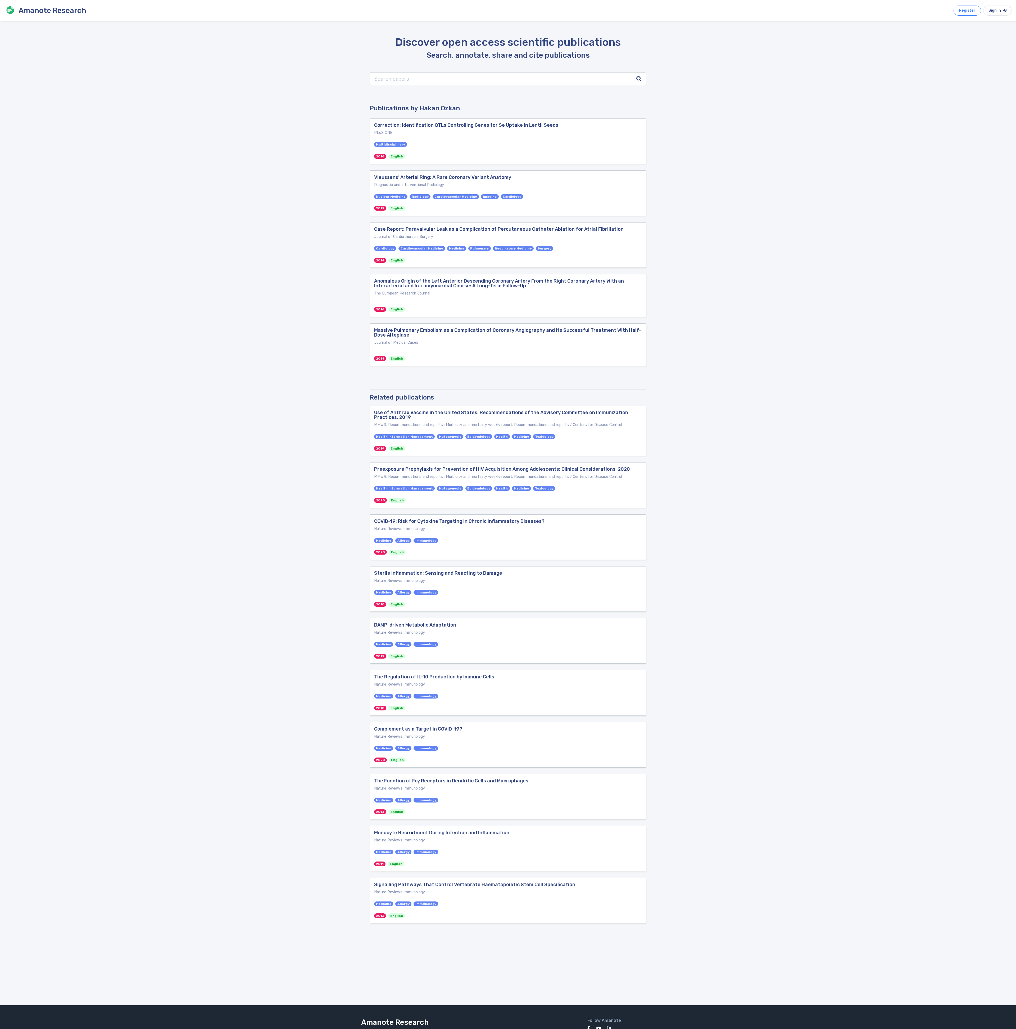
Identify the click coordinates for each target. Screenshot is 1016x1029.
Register (967, 10)
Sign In (995, 10)
